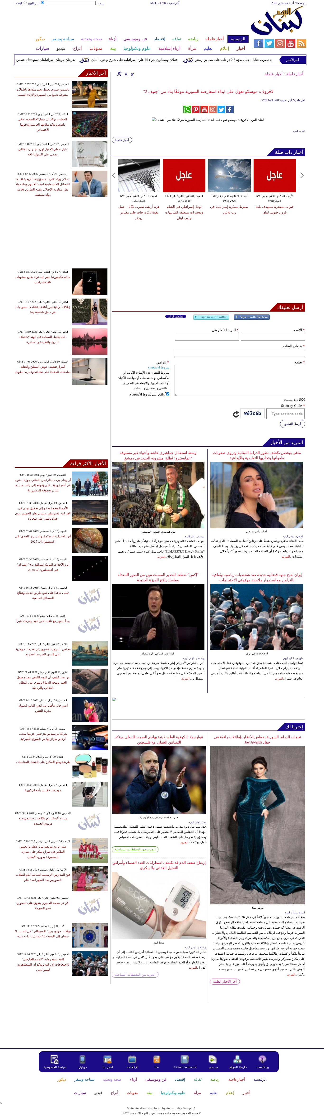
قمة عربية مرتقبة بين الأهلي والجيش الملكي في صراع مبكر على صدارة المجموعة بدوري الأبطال (43, 852)
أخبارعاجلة (294, 74)
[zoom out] (132, 73)
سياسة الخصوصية (55, 1067)
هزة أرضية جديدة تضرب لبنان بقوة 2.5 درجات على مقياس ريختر (275, 212)
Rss (157, 1067)
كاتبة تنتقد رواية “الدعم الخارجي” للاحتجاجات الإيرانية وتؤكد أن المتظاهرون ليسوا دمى (43, 964)
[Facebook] (252, 319)
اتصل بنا (108, 1067)
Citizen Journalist (185, 1067)
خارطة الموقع (238, 1067)
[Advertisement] (131, 21)
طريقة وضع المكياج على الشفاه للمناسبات (43, 762)
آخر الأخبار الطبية (225, 981)
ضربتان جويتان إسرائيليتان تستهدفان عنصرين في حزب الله (56, 60)
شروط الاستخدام (158, 367)
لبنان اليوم (34, 3)
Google (19, 3)
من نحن (213, 1067)
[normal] (125, 73)
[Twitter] (211, 319)
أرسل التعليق (292, 424)
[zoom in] (119, 73)
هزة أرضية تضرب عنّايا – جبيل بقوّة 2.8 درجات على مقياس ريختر (260, 60)
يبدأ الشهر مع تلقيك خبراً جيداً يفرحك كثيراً (43, 621)
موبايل (83, 1067)
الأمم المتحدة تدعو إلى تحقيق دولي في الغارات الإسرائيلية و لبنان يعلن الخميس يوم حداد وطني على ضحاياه (43, 513)
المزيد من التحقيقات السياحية (135, 849)
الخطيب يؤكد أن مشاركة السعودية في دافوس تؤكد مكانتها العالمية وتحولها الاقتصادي (42, 125)
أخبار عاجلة (273, 74)
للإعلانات (132, 1067)
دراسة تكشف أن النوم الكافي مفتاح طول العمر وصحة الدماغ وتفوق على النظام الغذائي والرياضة (43, 683)
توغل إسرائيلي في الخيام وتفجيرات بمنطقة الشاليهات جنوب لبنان (139, 212)
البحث (100, 3)
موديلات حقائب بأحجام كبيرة (43, 790)
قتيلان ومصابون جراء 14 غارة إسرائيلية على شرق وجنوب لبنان (156, 60)
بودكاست (263, 1067)
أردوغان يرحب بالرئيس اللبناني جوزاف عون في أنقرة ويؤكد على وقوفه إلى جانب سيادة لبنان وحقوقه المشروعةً (43, 485)
